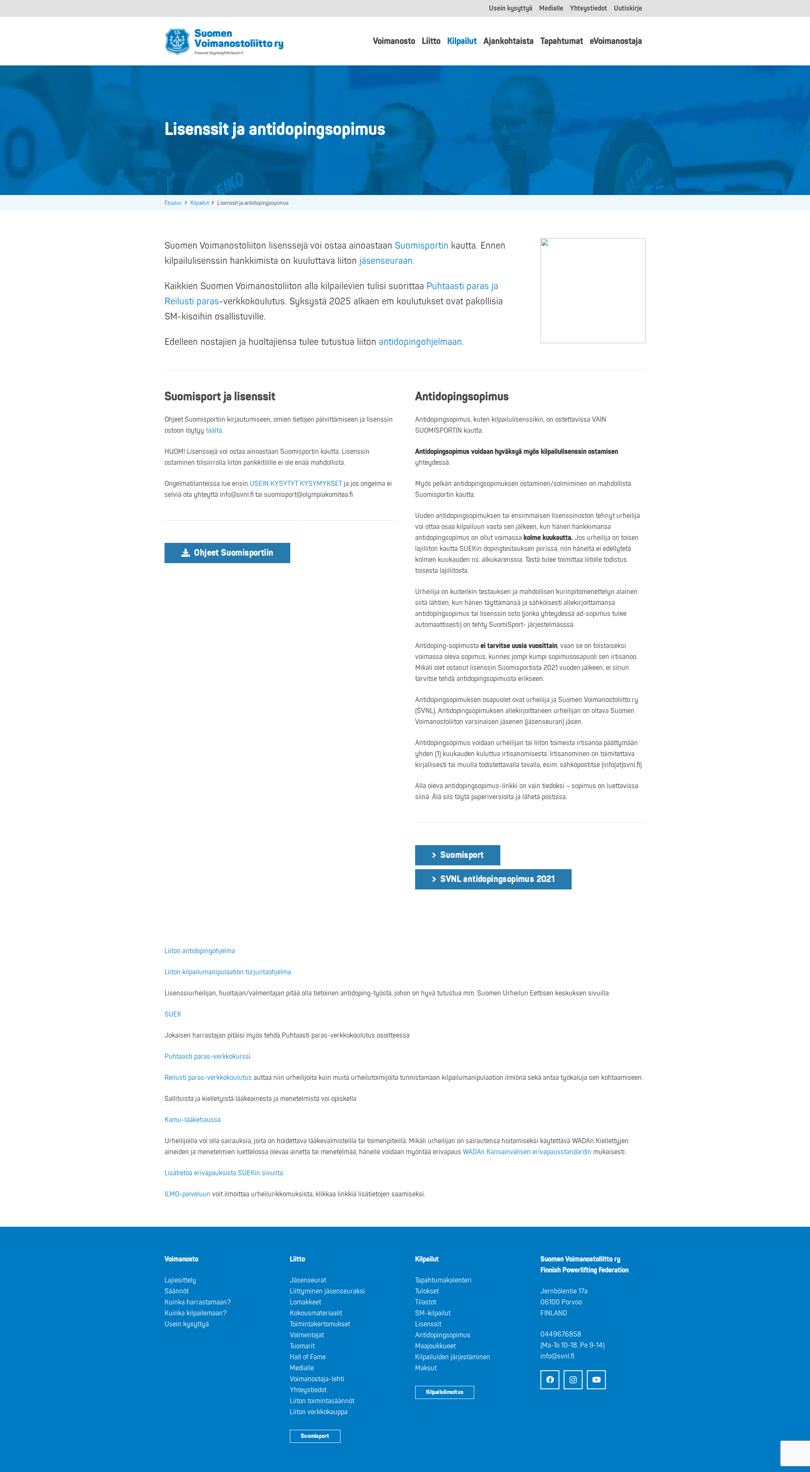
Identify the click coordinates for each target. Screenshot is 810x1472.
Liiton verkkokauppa (319, 1412)
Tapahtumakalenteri (443, 1280)
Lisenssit (428, 1324)
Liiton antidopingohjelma (200, 951)
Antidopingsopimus (442, 1335)
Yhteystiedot (308, 1390)
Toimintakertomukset (320, 1324)
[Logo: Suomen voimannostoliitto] (224, 41)
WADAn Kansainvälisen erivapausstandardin (527, 1152)
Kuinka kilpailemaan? (196, 1313)
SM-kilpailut (433, 1313)
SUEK (173, 1014)
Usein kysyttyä (187, 1324)
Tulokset (427, 1291)
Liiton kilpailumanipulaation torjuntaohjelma (228, 972)
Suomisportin (421, 246)
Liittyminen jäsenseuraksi (327, 1291)
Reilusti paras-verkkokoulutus (208, 1078)
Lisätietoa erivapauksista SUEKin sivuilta (224, 1173)
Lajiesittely (180, 1280)
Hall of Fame (308, 1357)
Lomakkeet (305, 1302)
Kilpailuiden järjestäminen (452, 1357)
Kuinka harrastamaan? (198, 1302)
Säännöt (177, 1291)
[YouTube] (596, 1379)
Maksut (426, 1368)
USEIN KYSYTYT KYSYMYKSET (296, 484)
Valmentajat (307, 1335)
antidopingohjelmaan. (423, 342)
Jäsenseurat (308, 1280)
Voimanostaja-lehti (317, 1379)
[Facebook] (549, 1379)
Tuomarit (302, 1346)
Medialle (302, 1368)
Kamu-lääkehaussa (193, 1120)
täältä (214, 430)
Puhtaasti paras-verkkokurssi (208, 1056)
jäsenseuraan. (388, 261)
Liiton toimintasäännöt (322, 1401)
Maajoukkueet (435, 1346)
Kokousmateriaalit (316, 1313)
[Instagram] (573, 1379)
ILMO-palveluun (188, 1194)
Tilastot (425, 1302)
